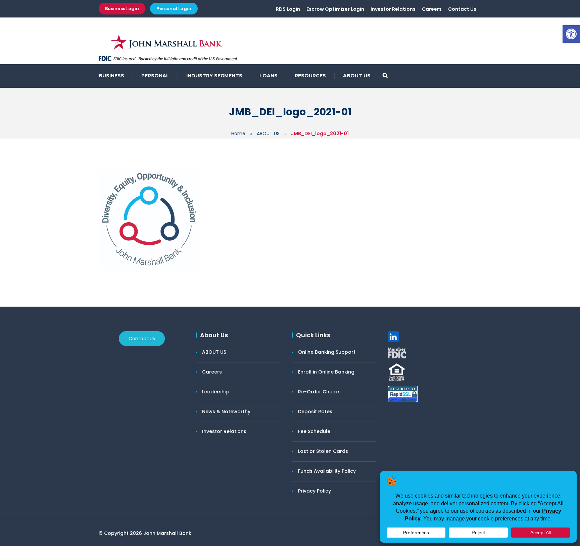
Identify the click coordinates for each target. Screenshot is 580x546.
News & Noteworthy (226, 411)
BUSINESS (111, 76)
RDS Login (288, 9)
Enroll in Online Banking (326, 371)
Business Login (122, 8)
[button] (571, 34)
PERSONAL (155, 76)
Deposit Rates (315, 411)
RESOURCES (310, 76)
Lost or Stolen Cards (323, 451)
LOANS (268, 76)
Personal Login (173, 8)
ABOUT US (357, 76)
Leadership (215, 391)
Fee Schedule (314, 431)
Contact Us (462, 9)
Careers (432, 9)
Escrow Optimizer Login (335, 9)
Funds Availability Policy (327, 471)
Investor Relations (393, 9)
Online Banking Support (326, 352)
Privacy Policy (314, 491)
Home (238, 133)
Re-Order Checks (319, 391)
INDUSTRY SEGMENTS (214, 76)
